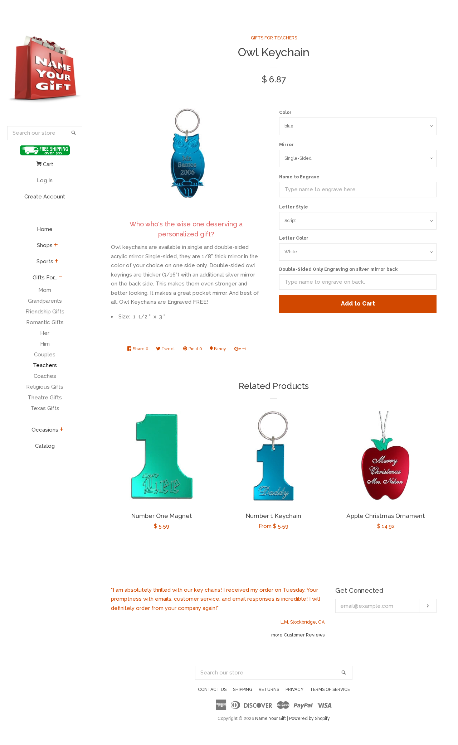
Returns (269, 689)
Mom (44, 290)
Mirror (286, 144)
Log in (45, 180)
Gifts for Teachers (274, 37)
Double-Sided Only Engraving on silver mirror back (338, 269)
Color (285, 112)
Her (44, 333)
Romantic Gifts (45, 322)
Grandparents (45, 301)
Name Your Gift (270, 718)
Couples (44, 354)
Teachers (45, 365)
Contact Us (212, 689)
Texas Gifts (44, 408)
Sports (44, 261)
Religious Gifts (44, 387)
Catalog (45, 446)
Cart (47, 164)
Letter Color (293, 238)
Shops (45, 245)
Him (45, 344)
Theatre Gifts (45, 397)
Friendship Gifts (44, 311)
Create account (44, 196)
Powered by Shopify (309, 718)
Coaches (45, 376)
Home (45, 229)
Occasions (44, 430)
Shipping (242, 689)
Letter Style (293, 207)
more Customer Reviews (298, 635)
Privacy (294, 689)
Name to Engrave (299, 176)
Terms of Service (330, 689)
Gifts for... (45, 277)
